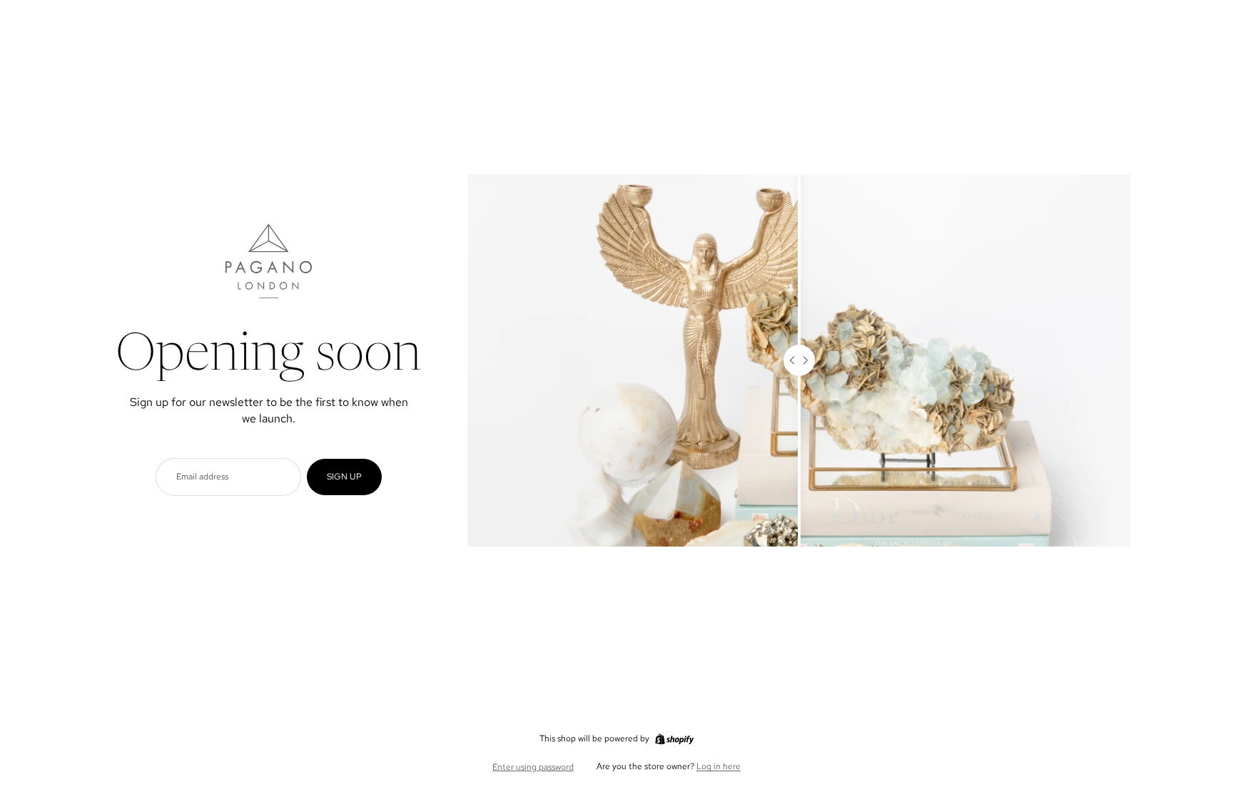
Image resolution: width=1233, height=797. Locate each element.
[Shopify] (674, 739)
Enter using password (533, 767)
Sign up (344, 476)
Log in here (718, 766)
